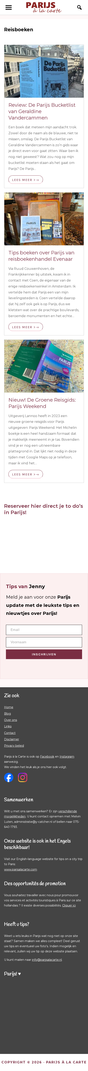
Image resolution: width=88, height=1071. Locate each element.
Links (7, 726)
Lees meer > (24, 180)
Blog (7, 713)
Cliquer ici (69, 905)
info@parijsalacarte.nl (47, 960)
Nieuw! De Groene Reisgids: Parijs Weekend (42, 403)
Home (8, 707)
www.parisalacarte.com (20, 869)
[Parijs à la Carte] (44, 7)
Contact (10, 733)
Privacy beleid (14, 746)
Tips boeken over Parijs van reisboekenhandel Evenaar (41, 256)
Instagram (67, 756)
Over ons (10, 720)
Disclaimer (11, 739)
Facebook (47, 756)
